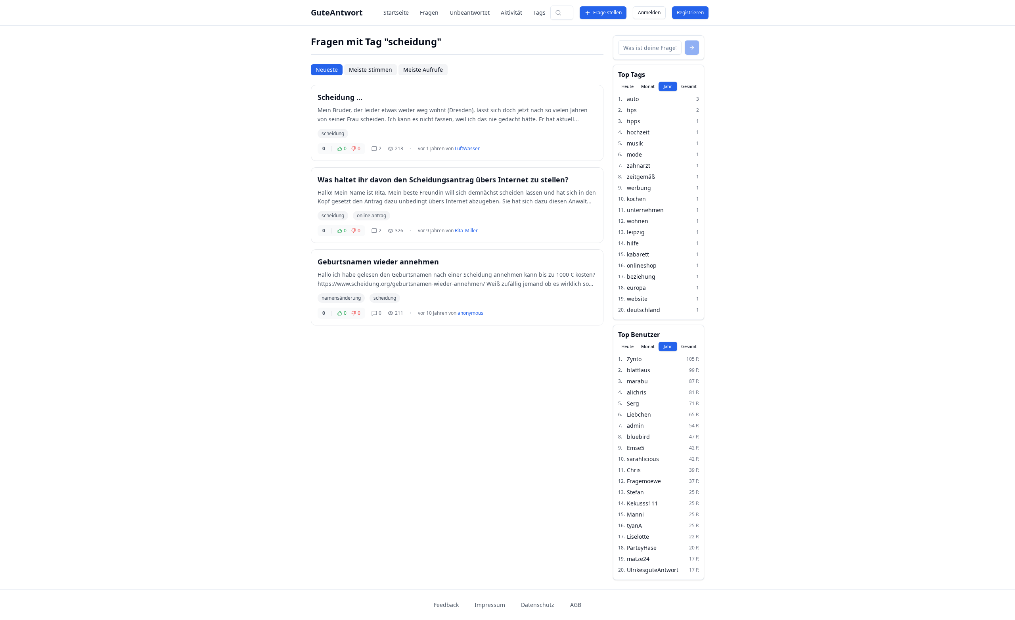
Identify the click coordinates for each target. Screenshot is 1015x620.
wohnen (637, 221)
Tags (539, 12)
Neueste (327, 69)
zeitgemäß (641, 176)
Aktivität (511, 12)
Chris (634, 470)
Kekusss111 (642, 503)
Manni (635, 514)
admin (635, 425)
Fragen (429, 12)
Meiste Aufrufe (423, 69)
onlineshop (642, 265)
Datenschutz (537, 605)
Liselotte (638, 536)
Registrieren (690, 12)
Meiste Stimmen (370, 69)
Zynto (634, 359)
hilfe (633, 243)
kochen (636, 199)
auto (633, 99)
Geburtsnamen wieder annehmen (378, 261)
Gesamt (689, 86)
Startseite (396, 12)
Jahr (668, 86)
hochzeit (638, 132)
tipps (633, 121)
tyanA (634, 525)
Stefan (635, 492)
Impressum (490, 605)
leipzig (636, 232)
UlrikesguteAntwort (652, 570)
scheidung (333, 133)
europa (636, 287)
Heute (627, 86)
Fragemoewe (644, 481)
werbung (639, 187)
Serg (633, 403)
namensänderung (341, 298)
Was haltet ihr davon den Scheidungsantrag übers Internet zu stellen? (443, 179)
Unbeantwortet (470, 12)
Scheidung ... (340, 97)
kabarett (638, 254)
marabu (637, 381)
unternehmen (645, 210)
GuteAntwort (337, 12)
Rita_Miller (466, 230)
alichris (636, 392)
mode (634, 154)
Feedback (446, 605)
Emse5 (635, 448)
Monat (648, 86)
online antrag (371, 215)
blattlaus (638, 370)
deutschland (643, 310)
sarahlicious (643, 459)
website (637, 298)
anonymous (470, 313)
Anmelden (649, 12)
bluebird (638, 436)
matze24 (638, 559)
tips (632, 110)
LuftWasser (467, 148)
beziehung (641, 276)
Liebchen (639, 414)
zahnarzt (638, 165)
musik (635, 143)
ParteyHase (642, 547)
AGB (575, 605)
